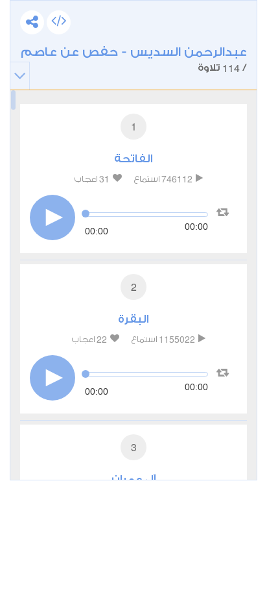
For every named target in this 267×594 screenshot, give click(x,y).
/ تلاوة (134, 60)
